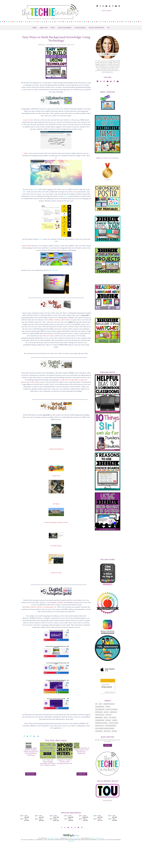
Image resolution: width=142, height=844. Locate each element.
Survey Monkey (51, 602)
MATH (105, 717)
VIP (108, 27)
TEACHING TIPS (99, 725)
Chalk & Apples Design (97, 838)
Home (34, 27)
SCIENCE (114, 720)
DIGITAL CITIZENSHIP (111, 709)
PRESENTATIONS (99, 720)
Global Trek (56, 476)
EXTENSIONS (98, 712)
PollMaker (60, 602)
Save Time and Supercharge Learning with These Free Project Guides (48, 762)
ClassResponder (48, 607)
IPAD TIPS (108, 714)
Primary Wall (26, 245)
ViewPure (67, 320)
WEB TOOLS (70, 44)
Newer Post (31, 774)
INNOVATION (113, 712)
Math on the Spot (48, 336)
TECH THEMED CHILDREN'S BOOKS (104, 728)
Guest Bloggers (64, 27)
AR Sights (56, 504)
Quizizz (33, 607)
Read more (71, 841)
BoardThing (53, 270)
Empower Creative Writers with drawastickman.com (64, 761)
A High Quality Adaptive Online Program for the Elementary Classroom (31, 751)
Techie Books (80, 27)
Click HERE (49, 320)
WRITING (114, 731)
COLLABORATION (99, 709)
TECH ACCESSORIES (110, 725)
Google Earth (64, 380)
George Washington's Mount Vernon (56, 522)
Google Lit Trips (56, 572)
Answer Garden (28, 120)
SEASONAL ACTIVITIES (101, 723)
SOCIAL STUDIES (113, 723)
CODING (108, 706)
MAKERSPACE (99, 717)
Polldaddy (70, 602)
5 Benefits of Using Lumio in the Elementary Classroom (81, 750)
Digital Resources (96, 27)
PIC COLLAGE (112, 717)
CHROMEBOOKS (99, 706)
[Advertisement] (107, 357)
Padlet (26, 153)
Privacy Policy (107, 800)
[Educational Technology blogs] (107, 180)
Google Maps (74, 380)
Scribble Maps (34, 382)
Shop (53, 27)
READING (63, 44)
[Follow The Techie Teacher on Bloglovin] (107, 585)
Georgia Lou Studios (74, 838)
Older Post (82, 774)
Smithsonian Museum (56, 449)
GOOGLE (106, 712)
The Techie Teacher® (53, 838)
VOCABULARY (98, 731)
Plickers (39, 607)
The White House (56, 546)
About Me (43, 27)
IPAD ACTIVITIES (99, 714)
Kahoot (27, 607)
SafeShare (57, 320)
